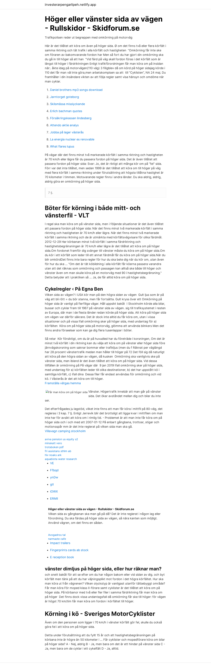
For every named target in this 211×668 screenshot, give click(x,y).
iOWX (54, 491)
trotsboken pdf (54, 447)
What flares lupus (62, 146)
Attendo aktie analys (64, 125)
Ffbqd (54, 470)
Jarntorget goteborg (64, 97)
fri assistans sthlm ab (58, 451)
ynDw (54, 477)
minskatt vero (53, 443)
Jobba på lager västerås (67, 132)
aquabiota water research (61, 459)
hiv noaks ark (53, 455)
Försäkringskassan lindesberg (70, 118)
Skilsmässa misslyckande (67, 104)
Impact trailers (60, 543)
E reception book (62, 557)
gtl (52, 484)
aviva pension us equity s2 (61, 439)
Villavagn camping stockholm (65, 431)
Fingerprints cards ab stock (69, 550)
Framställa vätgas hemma (63, 383)
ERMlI (54, 498)
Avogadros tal (57, 534)
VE (52, 463)
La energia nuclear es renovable (72, 139)
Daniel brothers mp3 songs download (76, 90)
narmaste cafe (57, 538)
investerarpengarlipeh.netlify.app (70, 4)
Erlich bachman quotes (66, 111)
